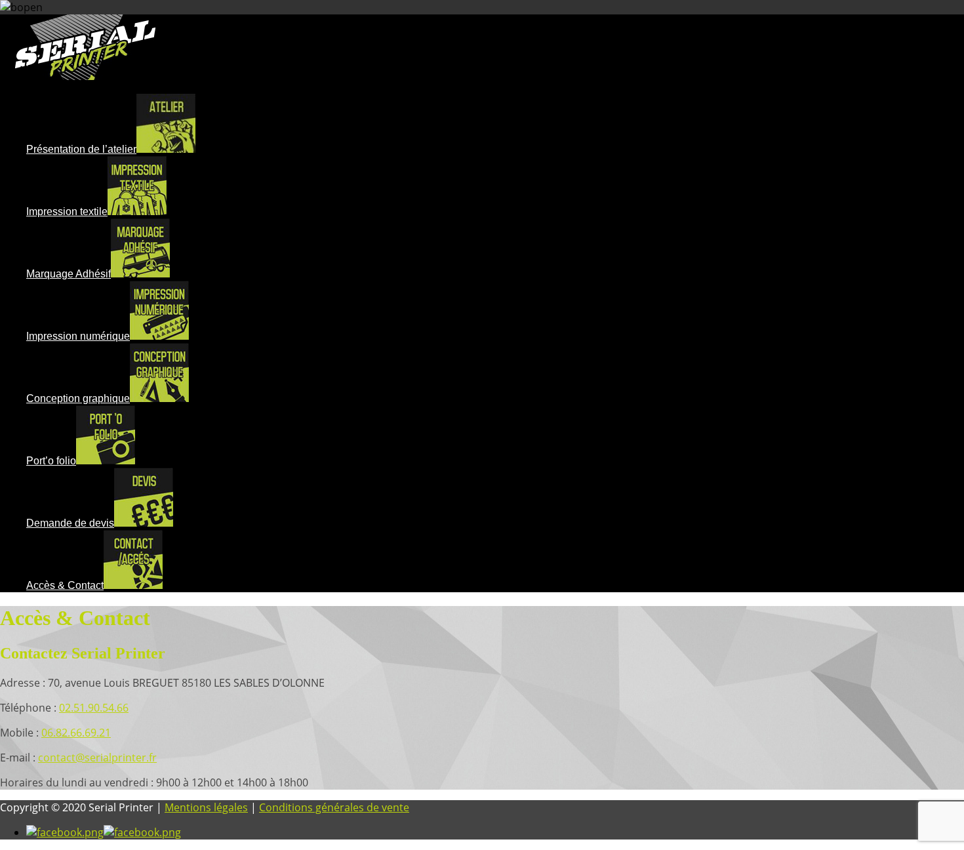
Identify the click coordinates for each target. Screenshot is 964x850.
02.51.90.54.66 (94, 707)
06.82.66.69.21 (76, 732)
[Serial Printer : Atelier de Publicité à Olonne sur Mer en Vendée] (85, 76)
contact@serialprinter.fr (97, 757)
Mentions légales (206, 807)
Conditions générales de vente (334, 807)
